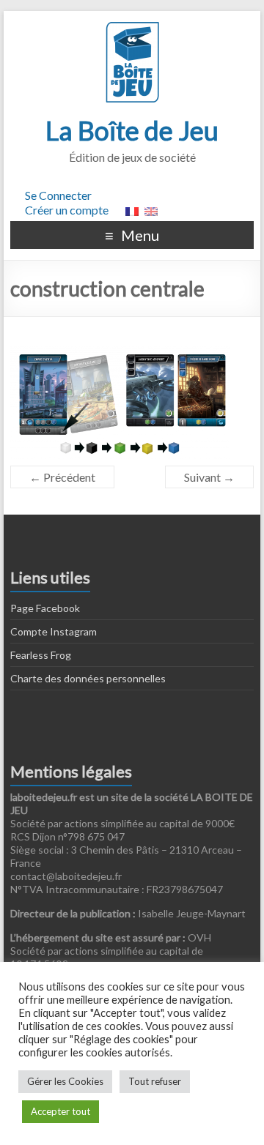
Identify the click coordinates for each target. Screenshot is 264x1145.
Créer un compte (67, 210)
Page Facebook (45, 608)
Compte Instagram (53, 631)
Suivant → (209, 477)
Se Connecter (58, 195)
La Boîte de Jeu (132, 130)
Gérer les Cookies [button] (65, 1081)
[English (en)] (151, 210)
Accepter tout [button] (60, 1111)
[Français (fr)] (132, 210)
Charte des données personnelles (88, 678)
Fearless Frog (40, 655)
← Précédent (62, 477)
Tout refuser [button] (154, 1081)
